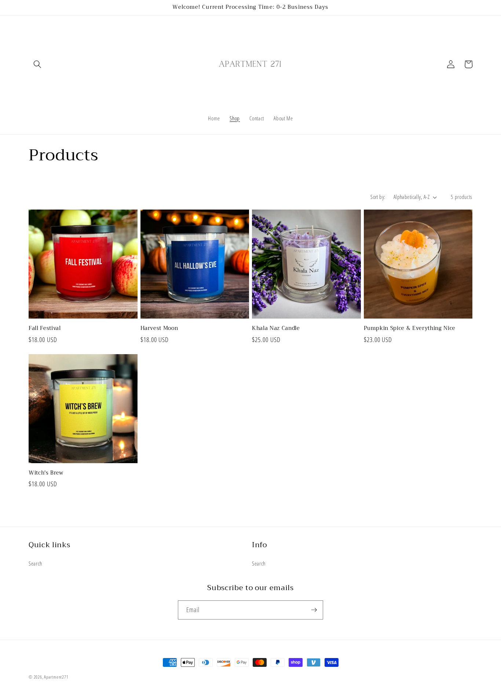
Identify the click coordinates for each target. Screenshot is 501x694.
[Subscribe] (314, 609)
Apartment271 (56, 677)
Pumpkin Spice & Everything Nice (410, 328)
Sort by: (377, 197)
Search (35, 563)
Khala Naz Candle (276, 328)
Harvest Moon (159, 328)
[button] (37, 64)
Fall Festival (45, 328)
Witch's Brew (46, 473)
